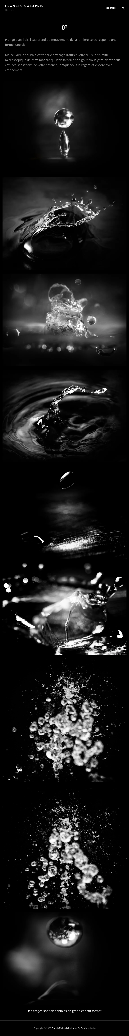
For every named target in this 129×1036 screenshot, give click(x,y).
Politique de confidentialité (82, 1028)
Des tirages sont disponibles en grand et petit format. (64, 1011)
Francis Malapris (24, 6)
